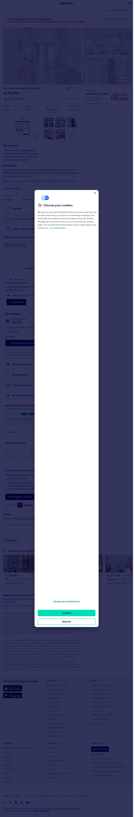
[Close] (95, 193)
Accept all (66, 613)
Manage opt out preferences (66, 601)
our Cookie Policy (58, 228)
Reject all (66, 621)
